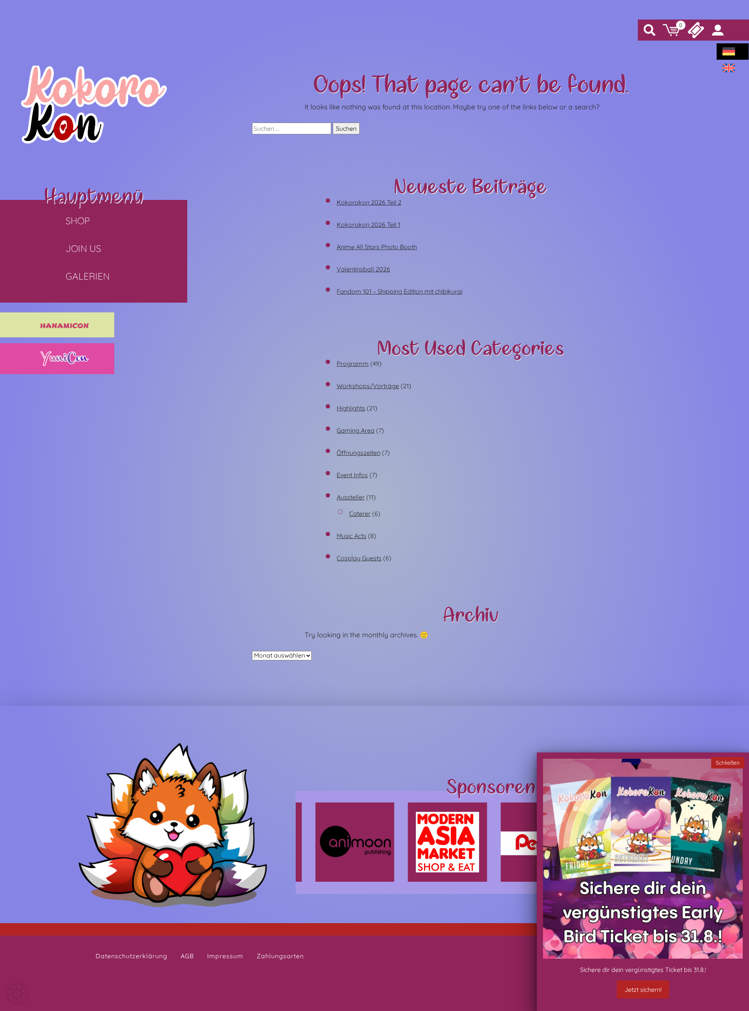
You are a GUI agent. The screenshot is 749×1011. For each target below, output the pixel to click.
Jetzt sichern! (643, 989)
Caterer (360, 513)
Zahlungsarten (280, 956)
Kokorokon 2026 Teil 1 (368, 224)
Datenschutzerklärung (131, 956)
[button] (17, 994)
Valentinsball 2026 (363, 269)
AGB (187, 956)
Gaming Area (355, 430)
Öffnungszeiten (358, 452)
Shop (78, 220)
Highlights (351, 408)
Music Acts (351, 536)
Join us (83, 248)
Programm (353, 363)
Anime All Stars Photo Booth (377, 247)
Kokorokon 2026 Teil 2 (369, 202)
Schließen (728, 762)
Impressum (225, 956)
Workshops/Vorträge (368, 386)
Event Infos (352, 475)
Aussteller (351, 497)
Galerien (88, 276)
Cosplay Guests (359, 558)
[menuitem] (729, 51)
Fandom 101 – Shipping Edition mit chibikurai (399, 291)
